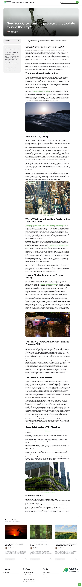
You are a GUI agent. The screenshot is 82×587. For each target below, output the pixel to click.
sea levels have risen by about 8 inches (41, 91)
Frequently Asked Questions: (11, 70)
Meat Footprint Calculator (28, 574)
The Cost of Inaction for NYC (10, 66)
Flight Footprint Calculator (28, 572)
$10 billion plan (48, 431)
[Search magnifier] (77, 2)
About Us (32, 2)
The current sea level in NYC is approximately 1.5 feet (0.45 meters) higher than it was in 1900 (45, 225)
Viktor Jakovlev (47, 132)
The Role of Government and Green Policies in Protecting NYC (12, 63)
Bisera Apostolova (14, 31)
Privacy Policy (6, 572)
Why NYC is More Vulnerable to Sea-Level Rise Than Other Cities (12, 57)
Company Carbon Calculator (29, 579)
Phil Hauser (47, 215)
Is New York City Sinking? (9, 54)
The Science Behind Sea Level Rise (11, 52)
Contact (27, 2)
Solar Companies (20, 2)
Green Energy (9, 18)
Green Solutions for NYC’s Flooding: (11, 68)
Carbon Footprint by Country (29, 581)
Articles (13, 2)
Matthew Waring (47, 492)
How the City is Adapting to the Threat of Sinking (11, 60)
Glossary (44, 577)
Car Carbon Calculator (27, 577)
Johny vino (47, 337)
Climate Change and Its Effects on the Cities (12, 49)
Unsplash (52, 132)
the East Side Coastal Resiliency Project (48, 284)
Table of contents (8, 47)
